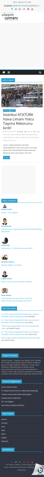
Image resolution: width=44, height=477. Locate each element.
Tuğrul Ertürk (6, 279)
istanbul (22, 137)
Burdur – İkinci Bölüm (9, 212)
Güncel (6, 110)
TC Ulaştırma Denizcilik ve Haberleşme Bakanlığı (19, 391)
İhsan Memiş (6, 295)
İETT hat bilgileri (7, 402)
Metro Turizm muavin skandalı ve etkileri (16, 282)
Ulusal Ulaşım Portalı (9, 387)
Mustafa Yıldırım (7, 262)
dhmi (12, 134)
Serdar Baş (5, 245)
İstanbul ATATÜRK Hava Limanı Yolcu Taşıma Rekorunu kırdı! (18, 121)
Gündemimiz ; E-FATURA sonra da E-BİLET (17, 248)
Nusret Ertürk (6, 209)
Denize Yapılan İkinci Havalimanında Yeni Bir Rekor (20, 338)
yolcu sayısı (12, 140)
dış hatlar (18, 134)
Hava (13, 110)
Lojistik (4, 437)
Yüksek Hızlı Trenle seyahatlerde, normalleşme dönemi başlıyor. (25, 7)
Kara (3, 427)
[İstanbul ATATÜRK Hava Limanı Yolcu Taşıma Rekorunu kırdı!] (22, 85)
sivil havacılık (30, 137)
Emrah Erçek (6, 226)
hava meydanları (8, 137)
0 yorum (29, 131)
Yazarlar (4, 423)
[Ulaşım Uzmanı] (3, 72)
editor (21, 131)
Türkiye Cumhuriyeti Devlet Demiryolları (16, 394)
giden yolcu (33, 134)
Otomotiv (4, 441)
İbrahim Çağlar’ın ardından (11, 265)
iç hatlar (17, 137)
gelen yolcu (25, 134)
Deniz (3, 434)
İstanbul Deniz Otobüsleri (11, 398)
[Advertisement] (22, 45)
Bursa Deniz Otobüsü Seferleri (12, 405)
